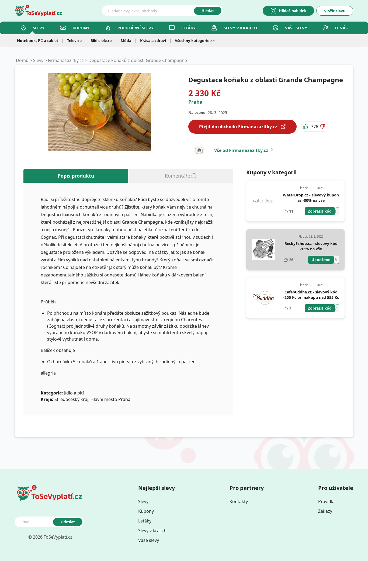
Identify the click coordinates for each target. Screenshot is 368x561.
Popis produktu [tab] (76, 175)
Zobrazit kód (320, 211)
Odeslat (68, 521)
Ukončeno (321, 259)
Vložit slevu (334, 10)
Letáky (188, 27)
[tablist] (128, 176)
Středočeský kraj (71, 399)
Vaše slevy (296, 27)
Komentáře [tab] (177, 175)
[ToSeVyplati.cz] (38, 10)
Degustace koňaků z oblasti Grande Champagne (137, 60)
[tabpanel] (128, 299)
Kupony (80, 27)
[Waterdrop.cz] (263, 201)
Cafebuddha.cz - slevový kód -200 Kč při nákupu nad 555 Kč (311, 294)
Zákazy (325, 511)
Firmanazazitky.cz (66, 60)
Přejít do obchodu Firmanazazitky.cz (238, 127)
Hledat (208, 10)
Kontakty (239, 501)
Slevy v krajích (152, 531)
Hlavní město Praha (110, 399)
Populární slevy (135, 27)
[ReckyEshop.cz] (263, 249)
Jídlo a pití (74, 393)
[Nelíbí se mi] (323, 126)
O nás (341, 27)
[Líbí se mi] (306, 126)
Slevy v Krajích (240, 27)
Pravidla (326, 501)
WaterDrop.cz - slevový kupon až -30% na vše (311, 197)
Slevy (38, 27)
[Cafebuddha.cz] (263, 298)
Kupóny (146, 511)
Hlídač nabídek (293, 10)
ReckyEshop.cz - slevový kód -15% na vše (311, 246)
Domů (22, 60)
